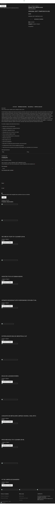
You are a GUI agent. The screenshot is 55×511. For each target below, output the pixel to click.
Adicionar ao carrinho (38, 19)
